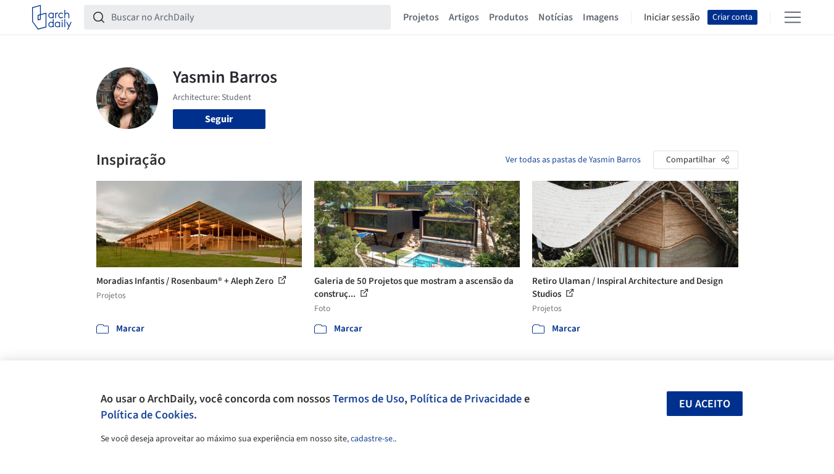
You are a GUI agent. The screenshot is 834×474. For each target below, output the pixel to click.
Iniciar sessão (672, 17)
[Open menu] (793, 17)
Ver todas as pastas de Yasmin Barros (573, 160)
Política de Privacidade (466, 399)
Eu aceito (704, 404)
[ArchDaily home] (52, 17)
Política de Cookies (147, 415)
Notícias (555, 17)
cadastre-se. (372, 439)
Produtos (508, 17)
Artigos (464, 17)
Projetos (421, 17)
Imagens (601, 17)
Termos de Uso (368, 399)
